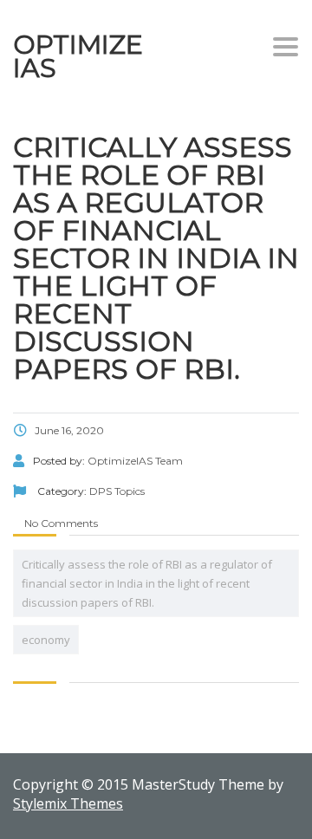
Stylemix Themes (68, 803)
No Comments (60, 523)
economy (46, 639)
